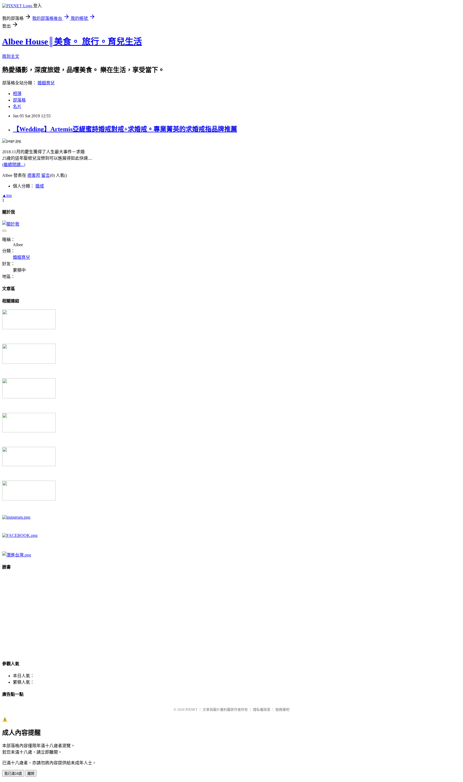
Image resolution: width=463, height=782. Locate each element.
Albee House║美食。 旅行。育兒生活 (72, 41)
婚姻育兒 (46, 83)
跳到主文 (10, 56)
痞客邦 (33, 175)
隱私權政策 (261, 710)
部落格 (19, 100)
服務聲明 (282, 710)
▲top (7, 195)
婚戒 (39, 186)
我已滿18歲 (13, 774)
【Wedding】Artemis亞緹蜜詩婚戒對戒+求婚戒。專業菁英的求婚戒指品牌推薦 (125, 129)
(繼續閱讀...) (13, 164)
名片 (17, 106)
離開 (30, 774)
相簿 (17, 93)
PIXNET (191, 710)
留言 (45, 175)
